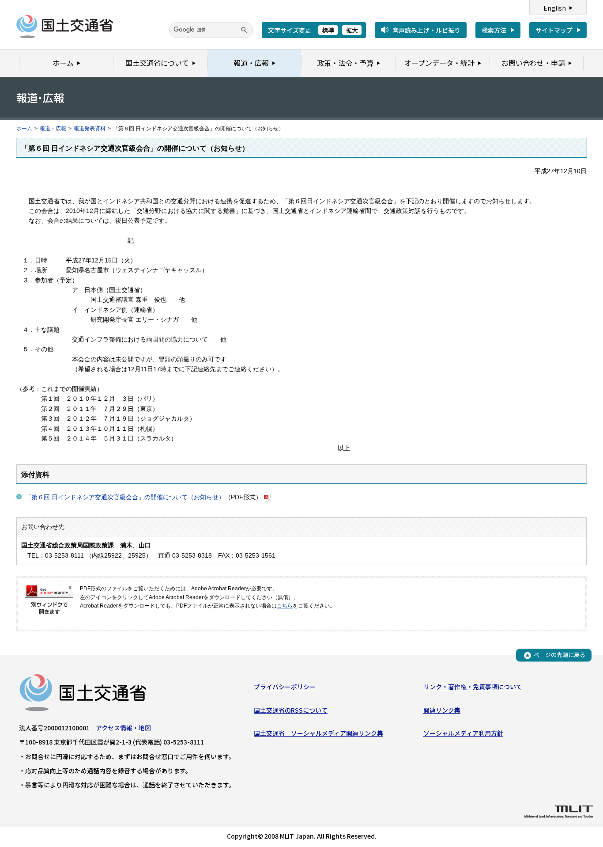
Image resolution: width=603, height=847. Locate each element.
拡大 (352, 30)
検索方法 (494, 30)
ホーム (24, 128)
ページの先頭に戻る (559, 655)
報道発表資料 (90, 128)
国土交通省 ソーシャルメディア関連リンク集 (318, 733)
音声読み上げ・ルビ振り (426, 30)
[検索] (244, 30)
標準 (328, 30)
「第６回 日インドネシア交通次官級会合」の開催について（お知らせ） (125, 497)
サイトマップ (554, 30)
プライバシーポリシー (285, 686)
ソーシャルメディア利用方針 (463, 733)
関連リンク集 (441, 710)
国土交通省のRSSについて (291, 710)
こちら (285, 606)
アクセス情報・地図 (123, 727)
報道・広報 (53, 128)
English (554, 8)
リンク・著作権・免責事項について (472, 686)
